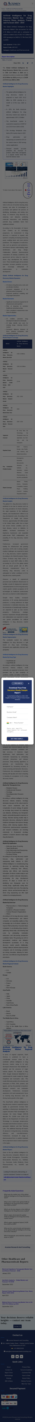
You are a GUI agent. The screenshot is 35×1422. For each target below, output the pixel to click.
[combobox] (10, 723)
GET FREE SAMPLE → (17, 739)
